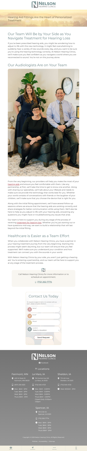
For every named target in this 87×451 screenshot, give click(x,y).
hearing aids (13, 184)
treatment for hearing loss (29, 222)
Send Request (43, 337)
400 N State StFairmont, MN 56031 (22, 379)
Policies (34, 441)
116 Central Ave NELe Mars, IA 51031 (42, 379)
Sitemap (52, 441)
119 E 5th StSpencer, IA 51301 (44, 413)
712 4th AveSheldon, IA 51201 (66, 379)
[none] (11, 448)
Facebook (44, 363)
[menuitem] (11, 448)
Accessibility (43, 441)
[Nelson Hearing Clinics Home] (43, 4)
